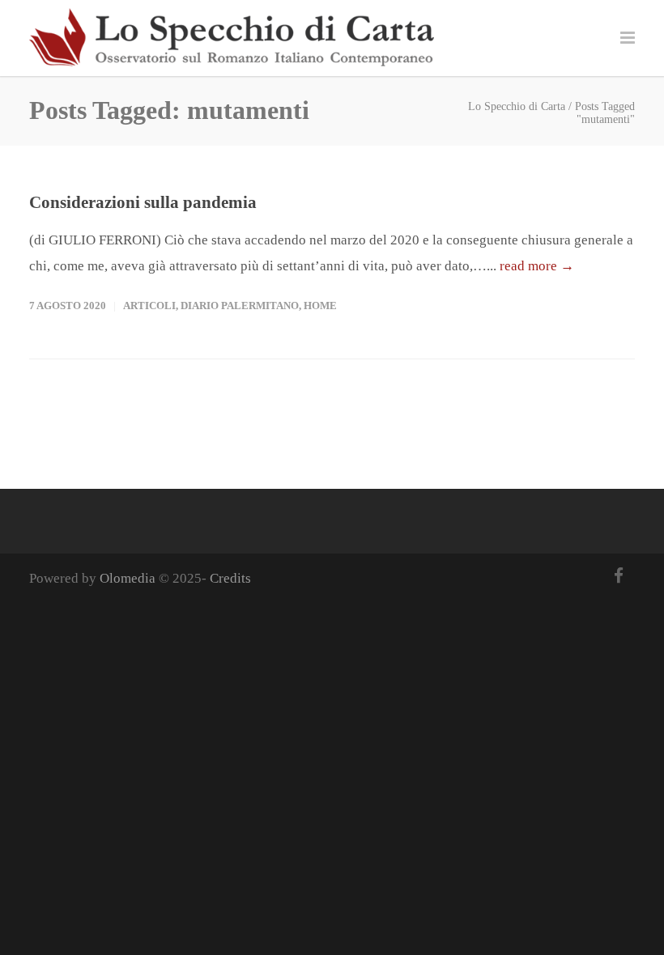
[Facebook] (618, 576)
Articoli (149, 305)
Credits (230, 578)
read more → (537, 266)
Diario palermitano (240, 305)
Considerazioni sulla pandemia (143, 202)
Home (320, 305)
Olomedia (127, 578)
